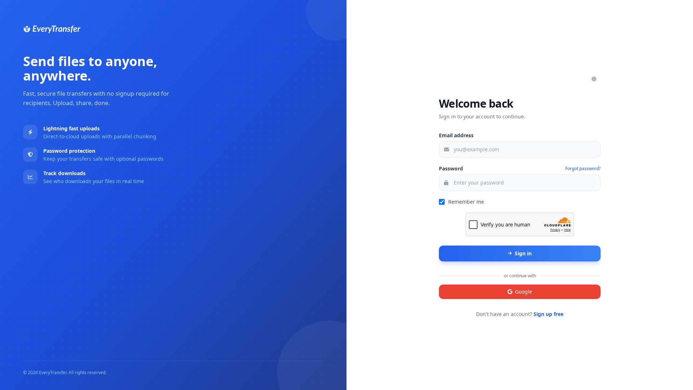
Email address (456, 135)
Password (451, 168)
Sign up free (548, 314)
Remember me (466, 201)
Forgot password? (583, 169)
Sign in (523, 253)
